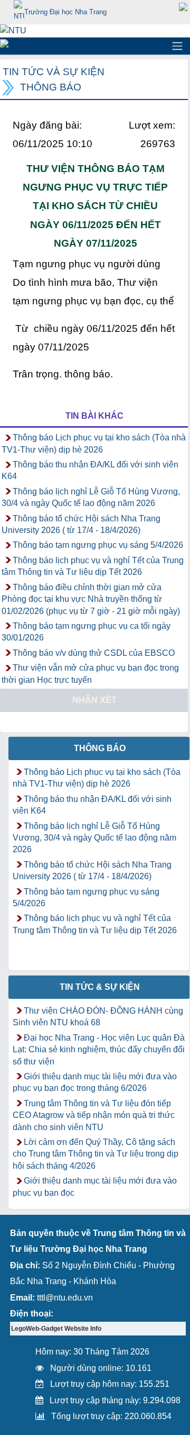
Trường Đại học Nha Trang (65, 12)
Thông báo (50, 87)
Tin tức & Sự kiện (100, 986)
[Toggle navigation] (177, 46)
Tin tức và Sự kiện (53, 71)
